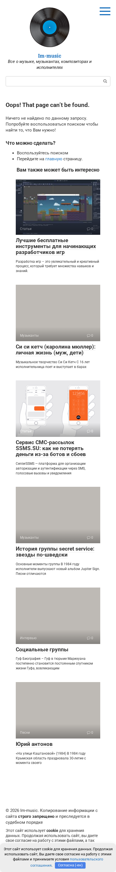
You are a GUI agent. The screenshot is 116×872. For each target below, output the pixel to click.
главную (53, 158)
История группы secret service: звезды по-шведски (55, 551)
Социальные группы (42, 649)
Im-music (49, 55)
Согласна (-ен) (70, 865)
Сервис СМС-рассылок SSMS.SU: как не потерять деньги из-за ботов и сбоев (51, 448)
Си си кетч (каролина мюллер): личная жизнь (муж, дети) (55, 349)
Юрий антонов (34, 744)
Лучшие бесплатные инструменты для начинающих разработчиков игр (56, 246)
